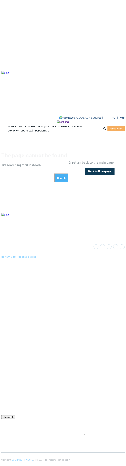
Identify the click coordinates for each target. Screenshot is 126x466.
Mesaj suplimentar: (11, 422)
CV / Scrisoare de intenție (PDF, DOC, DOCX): (25, 413)
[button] (104, 128)
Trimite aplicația (42, 441)
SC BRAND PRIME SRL (22, 459)
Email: (4, 394)
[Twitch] (115, 246)
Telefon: (5, 404)
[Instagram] (102, 246)
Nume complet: (9, 385)
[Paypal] (109, 246)
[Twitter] (122, 246)
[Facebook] (96, 246)
